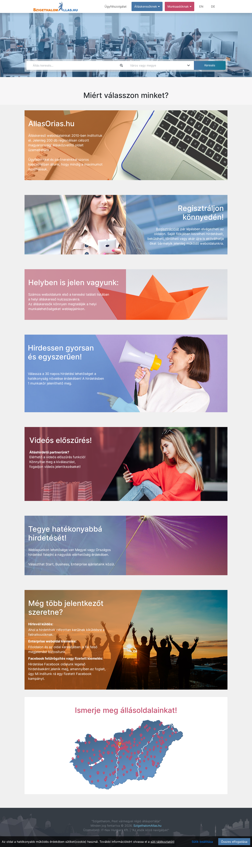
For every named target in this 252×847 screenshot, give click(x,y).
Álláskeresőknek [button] (146, 6)
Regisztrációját (167, 229)
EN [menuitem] (201, 6)
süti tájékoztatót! (162, 841)
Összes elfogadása (234, 841)
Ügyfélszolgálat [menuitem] (116, 6)
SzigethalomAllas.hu (147, 825)
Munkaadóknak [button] (179, 6)
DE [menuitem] (213, 6)
